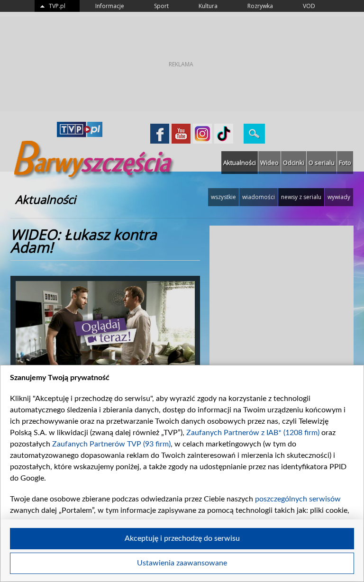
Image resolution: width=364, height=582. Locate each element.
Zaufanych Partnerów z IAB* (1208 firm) (252, 432)
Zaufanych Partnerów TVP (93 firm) (111, 444)
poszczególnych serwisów (298, 499)
